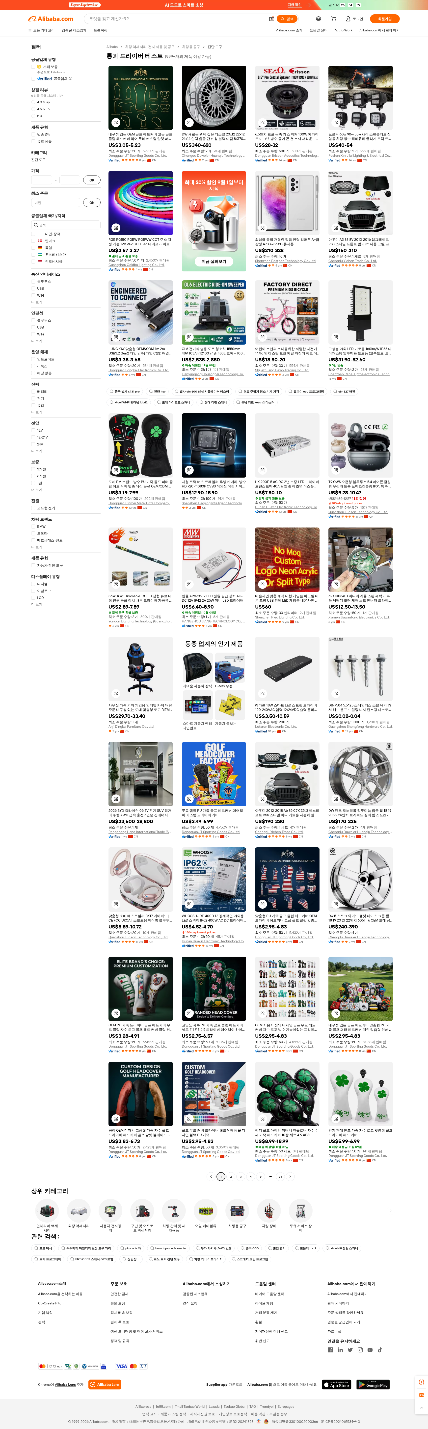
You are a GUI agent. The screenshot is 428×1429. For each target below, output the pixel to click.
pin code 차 (133, 1248)
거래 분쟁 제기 (266, 1313)
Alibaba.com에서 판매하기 (347, 1294)
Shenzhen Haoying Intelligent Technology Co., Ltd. (214, 503)
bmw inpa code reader (171, 1248)
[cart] (334, 20)
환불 (258, 1322)
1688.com (163, 1406)
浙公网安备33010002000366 (295, 1422)
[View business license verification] (258, 1421)
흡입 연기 (279, 1248)
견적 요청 (190, 1303)
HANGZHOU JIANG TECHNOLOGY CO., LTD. (214, 621)
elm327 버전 (346, 391)
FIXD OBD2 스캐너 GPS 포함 (94, 1259)
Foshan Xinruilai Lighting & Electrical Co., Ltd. (360, 155)
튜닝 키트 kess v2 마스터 (257, 402)
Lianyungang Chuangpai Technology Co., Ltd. (214, 374)
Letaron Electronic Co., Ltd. (276, 726)
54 (280, 1176)
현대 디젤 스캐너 (216, 402)
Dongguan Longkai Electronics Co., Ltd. (138, 370)
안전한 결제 (119, 1294)
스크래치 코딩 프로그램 (252, 1259)
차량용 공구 (191, 47)
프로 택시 (45, 1248)
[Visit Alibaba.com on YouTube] (370, 1350)
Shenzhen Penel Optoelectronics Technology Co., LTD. (360, 374)
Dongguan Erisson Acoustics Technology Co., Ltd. (287, 155)
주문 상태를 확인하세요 (345, 1313)
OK (91, 180)
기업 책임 (45, 1313)
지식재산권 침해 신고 (271, 1331)
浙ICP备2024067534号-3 (340, 1422)
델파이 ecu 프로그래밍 (309, 391)
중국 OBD (252, 1248)
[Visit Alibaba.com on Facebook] (330, 1350)
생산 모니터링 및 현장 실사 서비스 (136, 1331)
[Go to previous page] (211, 1176)
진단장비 (133, 1259)
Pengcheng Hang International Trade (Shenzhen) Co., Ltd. (140, 832)
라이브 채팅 (264, 1303)
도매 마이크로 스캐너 (176, 402)
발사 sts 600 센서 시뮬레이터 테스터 (204, 391)
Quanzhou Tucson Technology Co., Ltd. (358, 512)
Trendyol (266, 1406)
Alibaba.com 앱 (259, 1384)
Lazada (214, 1406)
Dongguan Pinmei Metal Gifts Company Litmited (140, 503)
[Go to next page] (290, 1176)
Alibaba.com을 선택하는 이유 (60, 1294)
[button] (272, 19)
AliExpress (143, 1406)
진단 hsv (159, 391)
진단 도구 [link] (215, 47)
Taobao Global (234, 1406)
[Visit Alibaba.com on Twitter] (350, 1350)
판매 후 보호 (119, 1322)
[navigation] (66, 612)
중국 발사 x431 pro (127, 391)
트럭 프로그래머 (50, 1259)
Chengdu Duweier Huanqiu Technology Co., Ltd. (214, 155)
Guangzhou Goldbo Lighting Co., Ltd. (136, 265)
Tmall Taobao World (190, 1406)
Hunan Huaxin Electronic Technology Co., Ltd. (287, 507)
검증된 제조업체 (195, 1294)
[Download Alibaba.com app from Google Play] (373, 1384)
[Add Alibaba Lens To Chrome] (104, 1384)
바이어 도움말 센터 (269, 1294)
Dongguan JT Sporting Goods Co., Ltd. (137, 155)
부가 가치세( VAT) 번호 (216, 1248)
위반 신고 (262, 1341)
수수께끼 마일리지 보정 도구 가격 (88, 1248)
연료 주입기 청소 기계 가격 (261, 391)
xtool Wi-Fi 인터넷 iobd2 (131, 402)
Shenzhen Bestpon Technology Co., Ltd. (285, 261)
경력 (41, 1322)
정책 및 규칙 (119, 1341)
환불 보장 (117, 1303)
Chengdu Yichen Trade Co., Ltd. (352, 261)
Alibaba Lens (65, 1384)
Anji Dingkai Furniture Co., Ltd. (131, 726)
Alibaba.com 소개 (52, 1283)
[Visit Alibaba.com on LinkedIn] (340, 1350)
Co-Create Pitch (50, 1303)
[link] (421, 1382)
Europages (286, 1406)
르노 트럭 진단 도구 (167, 1259)
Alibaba (112, 47)
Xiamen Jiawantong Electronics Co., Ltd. (359, 617)
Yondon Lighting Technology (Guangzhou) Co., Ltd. (140, 621)
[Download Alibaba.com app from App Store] (336, 1384)
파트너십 (334, 1331)
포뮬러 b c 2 (308, 1248)
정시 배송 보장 (121, 1313)
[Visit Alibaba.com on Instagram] (360, 1350)
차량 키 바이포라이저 (208, 1259)
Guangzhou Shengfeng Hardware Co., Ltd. (360, 726)
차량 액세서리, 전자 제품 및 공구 (150, 47)
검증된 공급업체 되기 (343, 1322)
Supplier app (217, 1384)
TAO (252, 1406)
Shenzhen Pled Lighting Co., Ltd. (280, 617)
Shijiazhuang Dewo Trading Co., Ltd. (282, 370)
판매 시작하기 (338, 1303)
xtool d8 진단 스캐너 (344, 1248)
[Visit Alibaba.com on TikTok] (380, 1350)
